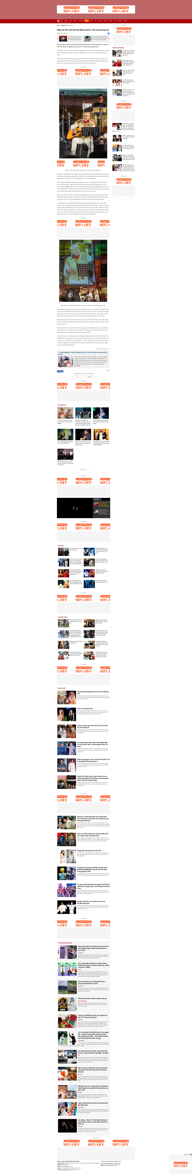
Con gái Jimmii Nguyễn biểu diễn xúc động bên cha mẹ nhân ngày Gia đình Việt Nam (101, 443)
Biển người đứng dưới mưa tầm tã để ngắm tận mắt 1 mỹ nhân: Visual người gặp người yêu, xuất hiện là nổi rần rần (76, 633)
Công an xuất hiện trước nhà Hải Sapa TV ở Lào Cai (76, 621)
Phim (75, 20)
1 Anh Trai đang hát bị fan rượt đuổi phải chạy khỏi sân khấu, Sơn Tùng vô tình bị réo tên (100, 38)
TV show (81, 20)
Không (89, 376)
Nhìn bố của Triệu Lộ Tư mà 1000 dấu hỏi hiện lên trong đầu (129, 137)
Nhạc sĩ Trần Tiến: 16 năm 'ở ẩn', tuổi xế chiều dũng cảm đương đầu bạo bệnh (83, 443)
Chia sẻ (61, 371)
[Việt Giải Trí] (58, 21)
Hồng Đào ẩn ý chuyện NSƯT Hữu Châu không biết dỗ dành (101, 621)
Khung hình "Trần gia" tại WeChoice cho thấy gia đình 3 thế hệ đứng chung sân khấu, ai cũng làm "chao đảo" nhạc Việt (83, 423)
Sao (71, 20)
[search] (129, 21)
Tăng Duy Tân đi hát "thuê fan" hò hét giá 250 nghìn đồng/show (102, 571)
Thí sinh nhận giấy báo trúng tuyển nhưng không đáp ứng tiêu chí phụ (76, 654)
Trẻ (95, 20)
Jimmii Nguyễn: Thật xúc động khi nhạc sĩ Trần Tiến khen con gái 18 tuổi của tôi (82, 353)
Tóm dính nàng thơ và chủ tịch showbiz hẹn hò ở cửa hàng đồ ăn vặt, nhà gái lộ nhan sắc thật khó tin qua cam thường (129, 167)
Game (105, 20)
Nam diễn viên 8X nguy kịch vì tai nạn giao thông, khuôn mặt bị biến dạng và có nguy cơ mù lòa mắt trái (129, 92)
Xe (114, 20)
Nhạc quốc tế (70, 25)
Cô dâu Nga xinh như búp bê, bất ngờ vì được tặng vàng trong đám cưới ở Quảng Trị (101, 504)
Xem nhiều (96, 499)
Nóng (66, 20)
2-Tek (110, 20)
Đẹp (91, 20)
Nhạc (86, 20)
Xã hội (125, 20)
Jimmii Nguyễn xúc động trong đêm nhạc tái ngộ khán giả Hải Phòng (100, 422)
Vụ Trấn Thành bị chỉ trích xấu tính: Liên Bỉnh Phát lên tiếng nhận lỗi (128, 147)
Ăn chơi (119, 20)
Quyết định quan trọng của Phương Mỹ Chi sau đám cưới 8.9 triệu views (76, 582)
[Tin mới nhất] (62, 21)
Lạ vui (99, 20)
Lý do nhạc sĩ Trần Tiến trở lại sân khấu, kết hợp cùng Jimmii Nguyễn (65, 422)
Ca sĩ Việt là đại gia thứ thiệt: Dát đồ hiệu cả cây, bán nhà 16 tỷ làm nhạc (102, 561)
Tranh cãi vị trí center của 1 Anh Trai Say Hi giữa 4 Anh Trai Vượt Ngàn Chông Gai (74, 38)
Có (77, 376)
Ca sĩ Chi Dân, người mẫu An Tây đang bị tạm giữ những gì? (129, 81)
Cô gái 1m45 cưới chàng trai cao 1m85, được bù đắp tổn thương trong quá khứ (101, 511)
